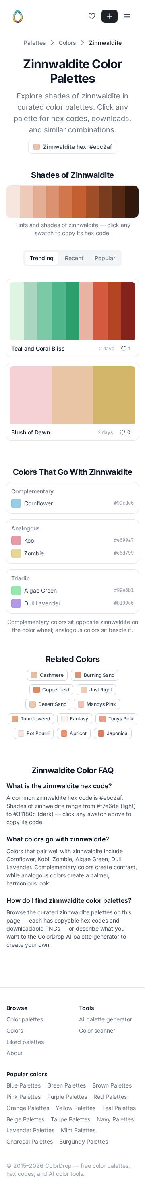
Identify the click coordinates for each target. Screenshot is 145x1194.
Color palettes (24, 1019)
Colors (14, 1030)
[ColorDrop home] (17, 16)
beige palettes (25, 1119)
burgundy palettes (83, 1141)
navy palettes (115, 1119)
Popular (105, 258)
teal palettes (119, 1107)
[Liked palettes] (91, 16)
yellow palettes (75, 1107)
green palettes (66, 1085)
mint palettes (78, 1130)
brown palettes (112, 1085)
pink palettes (23, 1096)
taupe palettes (70, 1119)
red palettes (110, 1096)
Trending (42, 258)
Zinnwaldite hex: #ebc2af (77, 146)
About (14, 1053)
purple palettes (67, 1096)
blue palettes (23, 1085)
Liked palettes (25, 1041)
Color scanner (97, 1030)
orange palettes (27, 1107)
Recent (74, 258)
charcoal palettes (29, 1141)
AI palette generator (105, 1019)
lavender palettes (30, 1130)
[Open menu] (127, 16)
